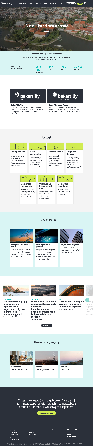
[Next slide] (87, 300)
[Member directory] (90, 3)
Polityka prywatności (52, 429)
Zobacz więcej (16, 263)
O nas (46, 33)
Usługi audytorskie (14, 430)
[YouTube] (76, 429)
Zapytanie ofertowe (71, 3)
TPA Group (31, 432)
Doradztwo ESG (13, 432)
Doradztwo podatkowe (15, 439)
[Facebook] (72, 429)
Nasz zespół (31, 430)
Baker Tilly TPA (16, 117)
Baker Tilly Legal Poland (56, 117)
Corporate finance (14, 434)
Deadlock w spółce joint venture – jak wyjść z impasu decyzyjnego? (71, 304)
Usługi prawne (13, 429)
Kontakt (80, 3)
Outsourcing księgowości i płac (17, 437)
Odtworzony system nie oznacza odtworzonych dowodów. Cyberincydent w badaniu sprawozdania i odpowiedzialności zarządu (43, 309)
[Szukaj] (87, 3)
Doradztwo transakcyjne (15, 436)
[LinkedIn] (68, 429)
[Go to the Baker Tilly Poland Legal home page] (6, 3)
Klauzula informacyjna (53, 430)
